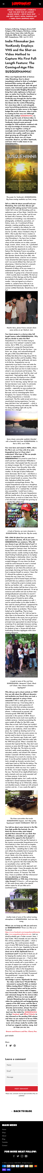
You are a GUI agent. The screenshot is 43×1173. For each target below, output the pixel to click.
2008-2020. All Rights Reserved (23, 1163)
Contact (4, 1145)
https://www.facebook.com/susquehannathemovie (22, 932)
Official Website (29, 1014)
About (4, 1136)
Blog (3, 1139)
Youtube (5, 1142)
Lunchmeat (10, 1163)
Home (4, 1129)
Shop (4, 1132)
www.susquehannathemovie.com (20, 934)
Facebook (16, 1014)
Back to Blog (22, 1111)
